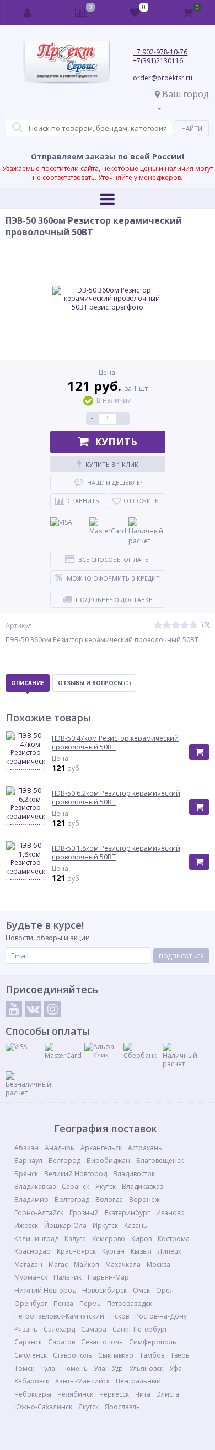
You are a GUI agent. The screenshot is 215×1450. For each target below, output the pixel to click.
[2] (167, 625)
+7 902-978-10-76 (160, 52)
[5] (193, 625)
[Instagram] (52, 1009)
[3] (175, 625)
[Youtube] (14, 1009)
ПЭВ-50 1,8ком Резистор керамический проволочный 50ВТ (116, 852)
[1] (158, 625)
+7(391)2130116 (158, 60)
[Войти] (28, 12)
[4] (184, 625)
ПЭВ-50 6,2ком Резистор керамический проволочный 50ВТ (116, 797)
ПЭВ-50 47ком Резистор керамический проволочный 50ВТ (115, 742)
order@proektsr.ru (162, 77)
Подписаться (181, 956)
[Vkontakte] (33, 1009)
